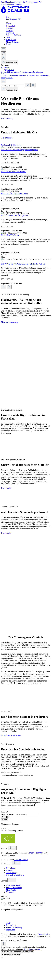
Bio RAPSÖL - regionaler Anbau (14, 193)
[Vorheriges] (3, 287)
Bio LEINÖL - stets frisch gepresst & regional (19, 150)
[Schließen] (2, 957)
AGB (8, 923)
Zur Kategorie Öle (13, 19)
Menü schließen (11, 63)
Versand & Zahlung (14, 888)
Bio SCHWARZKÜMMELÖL (13, 172)
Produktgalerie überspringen (12, 145)
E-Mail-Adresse (8, 814)
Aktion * (4, 812)
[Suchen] (3, 54)
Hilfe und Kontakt (13, 885)
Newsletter (10, 892)
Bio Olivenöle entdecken (11, 735)
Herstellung (10, 868)
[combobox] (12, 86)
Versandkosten (44, 934)
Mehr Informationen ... (33, 949)
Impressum (10, 930)
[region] (26, 216)
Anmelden (5, 67)
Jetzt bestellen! (7, 118)
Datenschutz (11, 925)
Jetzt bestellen (6, 488)
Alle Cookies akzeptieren (11, 954)
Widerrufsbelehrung (14, 927)
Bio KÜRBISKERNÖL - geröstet (14, 215)
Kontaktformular (21, 860)
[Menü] (3, 49)
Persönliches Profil (16, 72)
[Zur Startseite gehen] (15, 13)
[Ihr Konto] (3, 58)
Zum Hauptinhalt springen (11, 2)
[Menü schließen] (7, 22)
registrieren (9, 70)
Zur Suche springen (30, 2)
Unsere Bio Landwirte (15, 875)
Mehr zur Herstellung (9, 322)
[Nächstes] (9, 287)
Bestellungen (37, 72)
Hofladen (10, 870)
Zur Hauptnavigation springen (21, 3)
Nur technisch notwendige (11, 952)
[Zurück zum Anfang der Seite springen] (3, 944)
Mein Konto (11, 890)
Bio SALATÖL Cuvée (10, 235)
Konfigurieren (28, 952)
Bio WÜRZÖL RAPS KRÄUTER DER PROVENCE (23, 264)
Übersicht (5, 72)
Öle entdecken (6, 138)
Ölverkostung (11, 873)
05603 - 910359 (35, 853)
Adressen (28, 72)
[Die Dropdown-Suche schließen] (32, 85)
